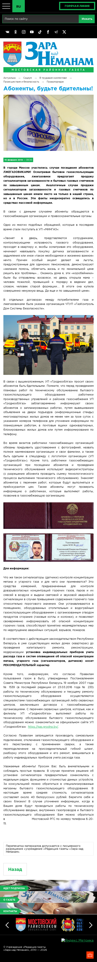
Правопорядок (55, 82)
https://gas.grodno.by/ (43, 726)
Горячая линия (77, 5)
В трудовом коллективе (53, 78)
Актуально (9, 78)
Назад (15, 869)
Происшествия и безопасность (21, 82)
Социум (27, 78)
